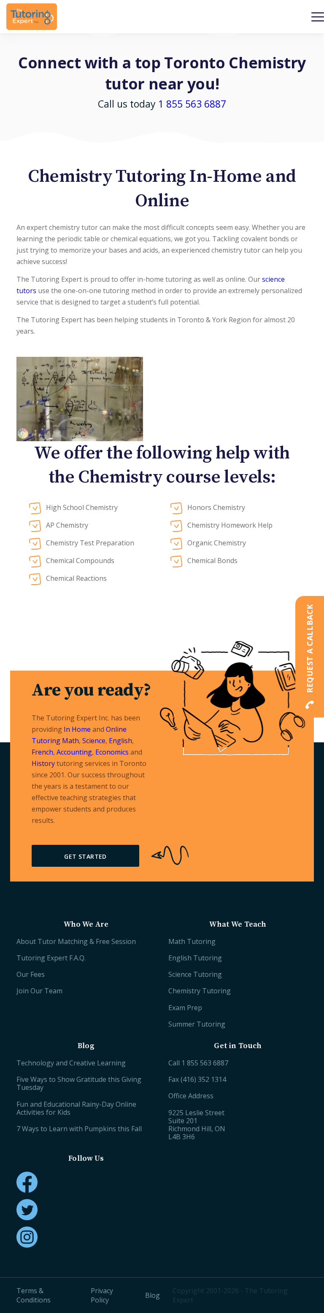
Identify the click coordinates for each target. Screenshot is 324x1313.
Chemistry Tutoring (199, 990)
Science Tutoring (195, 974)
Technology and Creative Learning (71, 1063)
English (120, 740)
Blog (152, 1295)
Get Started (85, 856)
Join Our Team (39, 990)
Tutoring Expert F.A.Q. (51, 958)
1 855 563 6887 (192, 104)
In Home (77, 729)
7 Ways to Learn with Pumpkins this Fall (79, 1128)
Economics (112, 752)
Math (70, 740)
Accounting (74, 752)
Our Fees (30, 974)
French (42, 752)
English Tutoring (195, 958)
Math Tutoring (192, 941)
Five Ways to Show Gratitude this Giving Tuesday (78, 1083)
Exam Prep (185, 1007)
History (43, 763)
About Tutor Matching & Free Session (76, 941)
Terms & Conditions (33, 1295)
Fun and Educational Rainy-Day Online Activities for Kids (76, 1108)
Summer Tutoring (196, 1024)
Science (93, 740)
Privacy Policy (102, 1295)
